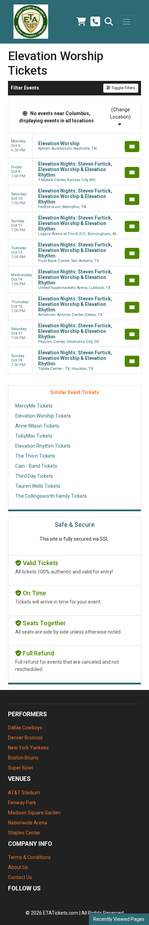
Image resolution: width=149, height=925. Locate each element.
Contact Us (20, 877)
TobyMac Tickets (33, 436)
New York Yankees (28, 747)
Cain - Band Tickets (36, 466)
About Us (18, 867)
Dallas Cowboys (25, 727)
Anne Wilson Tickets (37, 426)
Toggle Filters (122, 88)
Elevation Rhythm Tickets (43, 446)
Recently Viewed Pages (118, 919)
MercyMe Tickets (34, 406)
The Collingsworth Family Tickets (51, 496)
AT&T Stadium (24, 792)
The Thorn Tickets (35, 456)
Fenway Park (22, 802)
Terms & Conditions (29, 857)
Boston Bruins (23, 757)
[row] (74, 145)
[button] (108, 21)
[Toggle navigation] (126, 22)
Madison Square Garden (34, 812)
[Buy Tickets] (132, 146)
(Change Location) (120, 113)
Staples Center (24, 832)
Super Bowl (20, 767)
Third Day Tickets (34, 476)
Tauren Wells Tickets (37, 486)
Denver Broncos (25, 737)
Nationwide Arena (27, 822)
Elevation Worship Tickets (43, 416)
